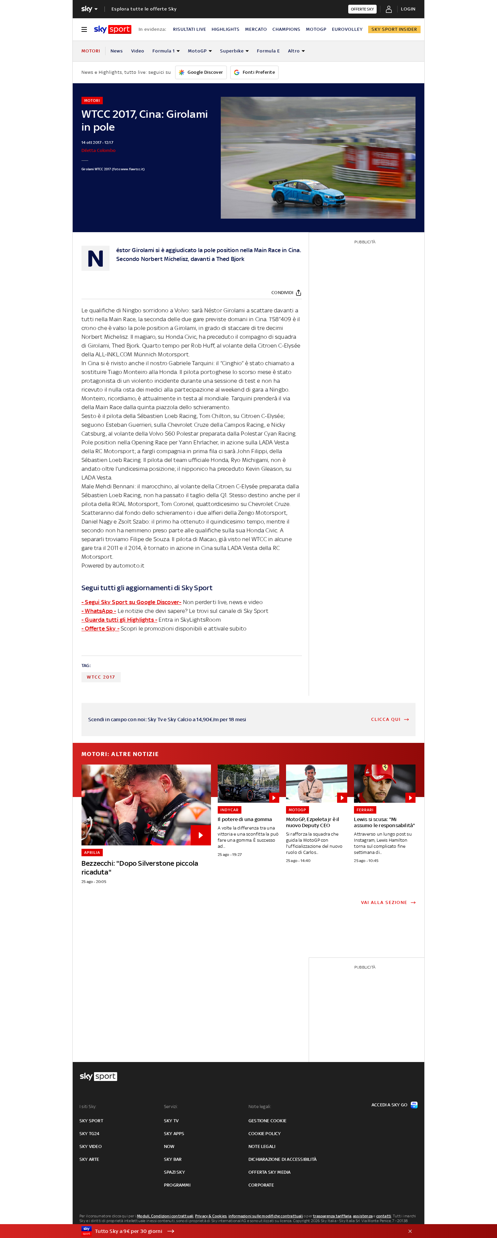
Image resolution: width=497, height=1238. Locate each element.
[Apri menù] (84, 29)
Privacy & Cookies (211, 1216)
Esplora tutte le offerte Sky (144, 9)
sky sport (91, 1120)
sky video (90, 1146)
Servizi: (171, 1106)
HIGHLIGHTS (226, 29)
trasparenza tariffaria (332, 1216)
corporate (261, 1185)
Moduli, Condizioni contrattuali (165, 1216)
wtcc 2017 (101, 677)
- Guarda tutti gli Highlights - (119, 619)
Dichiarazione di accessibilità (282, 1159)
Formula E (268, 50)
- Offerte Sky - (100, 628)
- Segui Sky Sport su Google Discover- (131, 602)
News (117, 50)
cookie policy (265, 1133)
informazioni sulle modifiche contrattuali (266, 1216)
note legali (262, 1146)
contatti (384, 1216)
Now (169, 1146)
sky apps (174, 1133)
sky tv (171, 1120)
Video (137, 50)
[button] (238, 1231)
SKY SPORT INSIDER (394, 29)
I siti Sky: (87, 1106)
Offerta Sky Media (269, 1172)
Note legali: (260, 1106)
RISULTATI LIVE (189, 29)
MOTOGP (316, 29)
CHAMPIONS (287, 29)
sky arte (89, 1159)
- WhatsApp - (98, 610)
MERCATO (256, 29)
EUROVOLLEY (347, 29)
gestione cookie (267, 1120)
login (408, 9)
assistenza (363, 1216)
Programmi (177, 1185)
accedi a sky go (389, 1104)
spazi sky (174, 1172)
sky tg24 (89, 1133)
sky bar (173, 1159)
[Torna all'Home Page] (113, 29)
